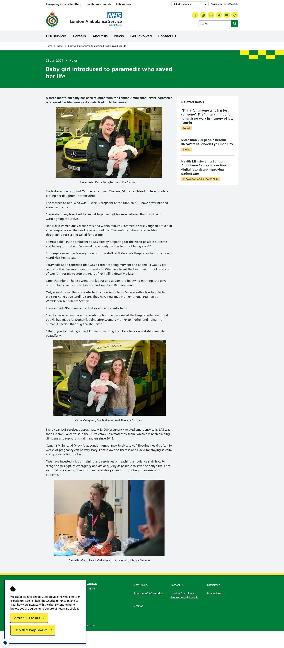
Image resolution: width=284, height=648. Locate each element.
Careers (79, 36)
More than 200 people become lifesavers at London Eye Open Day (207, 142)
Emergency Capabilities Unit (63, 4)
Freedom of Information (148, 593)
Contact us (167, 36)
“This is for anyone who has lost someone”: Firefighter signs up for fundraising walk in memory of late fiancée (207, 117)
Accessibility (141, 585)
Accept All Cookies (27, 618)
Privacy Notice (215, 593)
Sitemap (138, 606)
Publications (123, 4)
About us (100, 36)
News (119, 36)
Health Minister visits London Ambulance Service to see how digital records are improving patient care (204, 167)
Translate (233, 4)
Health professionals (98, 4)
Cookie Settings (5, 642)
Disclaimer (213, 585)
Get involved (141, 36)
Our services (56, 36)
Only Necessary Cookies (30, 630)
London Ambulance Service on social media (184, 595)
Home (49, 46)
